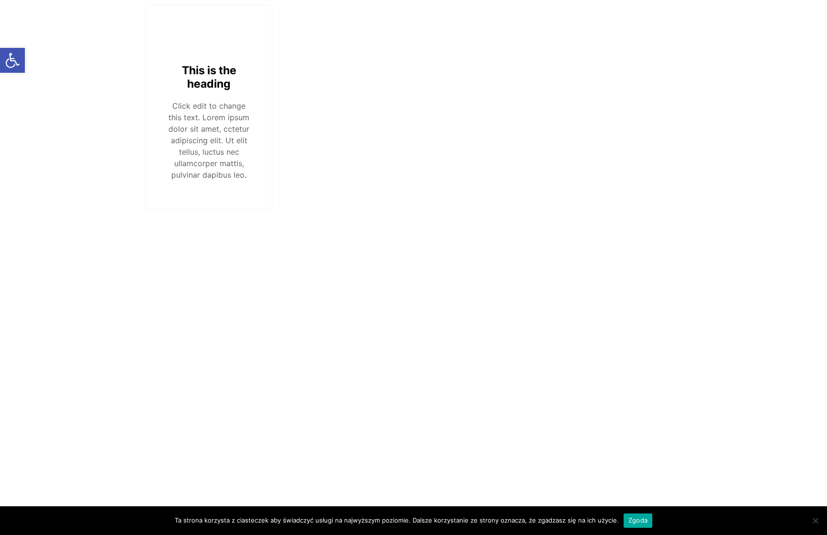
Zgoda (638, 520)
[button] (12, 60)
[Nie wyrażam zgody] (815, 520)
